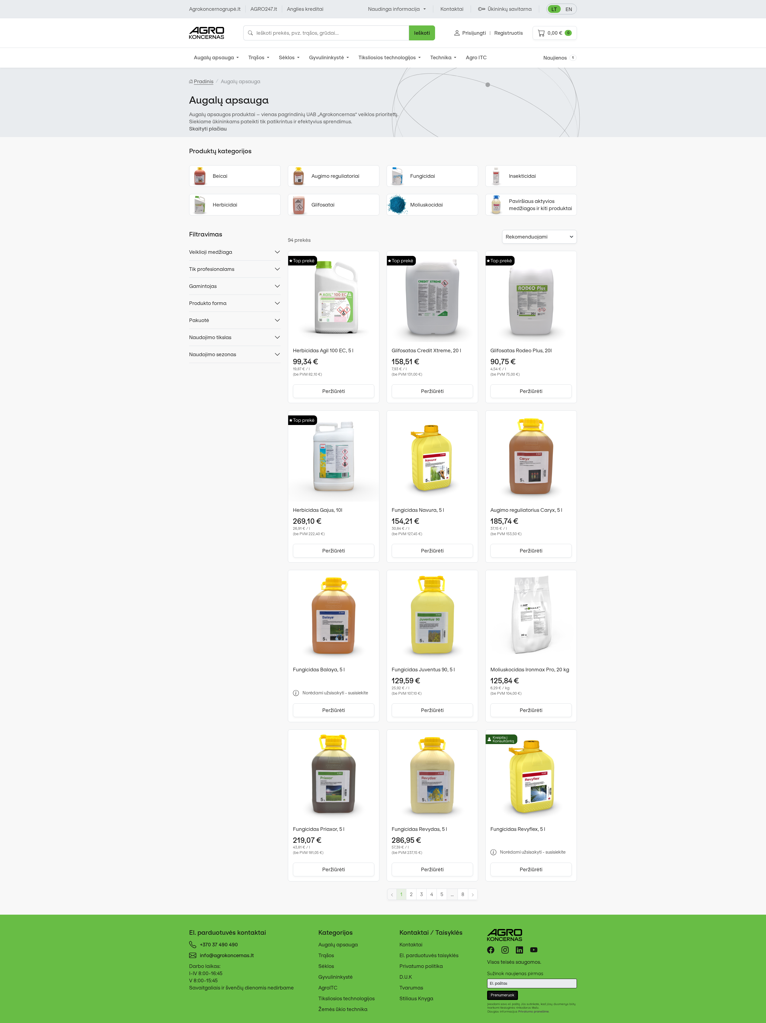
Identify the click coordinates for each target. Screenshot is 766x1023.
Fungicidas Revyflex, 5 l (517, 829)
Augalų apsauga (214, 57)
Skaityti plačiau (208, 129)
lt (554, 9)
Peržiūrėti (333, 391)
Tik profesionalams (211, 269)
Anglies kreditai (305, 9)
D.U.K (405, 977)
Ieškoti (422, 33)
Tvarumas (411, 988)
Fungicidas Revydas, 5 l (419, 829)
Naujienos (558, 58)
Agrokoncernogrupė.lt (215, 9)
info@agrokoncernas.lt (227, 955)
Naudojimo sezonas (212, 354)
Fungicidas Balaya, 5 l (319, 670)
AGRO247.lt (263, 9)
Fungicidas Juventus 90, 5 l (423, 670)
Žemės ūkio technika (342, 1009)
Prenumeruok (502, 995)
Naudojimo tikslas (210, 337)
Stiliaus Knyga (416, 998)
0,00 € (558, 33)
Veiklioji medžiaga (210, 252)
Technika (441, 57)
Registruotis (508, 33)
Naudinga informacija (394, 9)
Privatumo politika (421, 966)
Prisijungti (474, 33)
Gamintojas (203, 286)
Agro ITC (476, 57)
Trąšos (257, 57)
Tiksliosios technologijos (387, 57)
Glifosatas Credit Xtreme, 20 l (426, 350)
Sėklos (287, 57)
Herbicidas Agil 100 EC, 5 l (323, 350)
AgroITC (328, 988)
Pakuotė (199, 320)
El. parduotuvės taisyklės (428, 955)
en (569, 9)
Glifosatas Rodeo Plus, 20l (521, 350)
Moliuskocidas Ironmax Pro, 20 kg (529, 670)
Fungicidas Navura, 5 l (418, 510)
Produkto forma (208, 303)
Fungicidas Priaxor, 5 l (318, 829)
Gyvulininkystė (327, 57)
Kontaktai (410, 945)
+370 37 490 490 (219, 945)
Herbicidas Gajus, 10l (317, 510)
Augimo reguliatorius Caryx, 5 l (526, 510)
